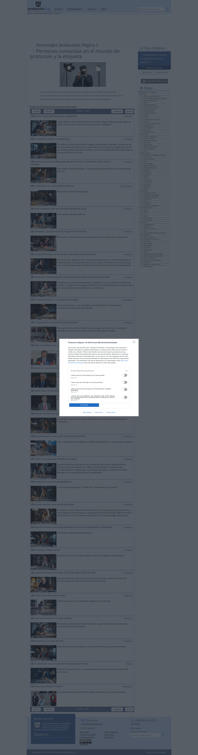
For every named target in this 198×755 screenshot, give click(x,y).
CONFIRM (84, 405)
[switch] (124, 375)
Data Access (99, 412)
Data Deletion (87, 412)
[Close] (135, 343)
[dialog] (99, 377)
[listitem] (99, 371)
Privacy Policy (110, 412)
